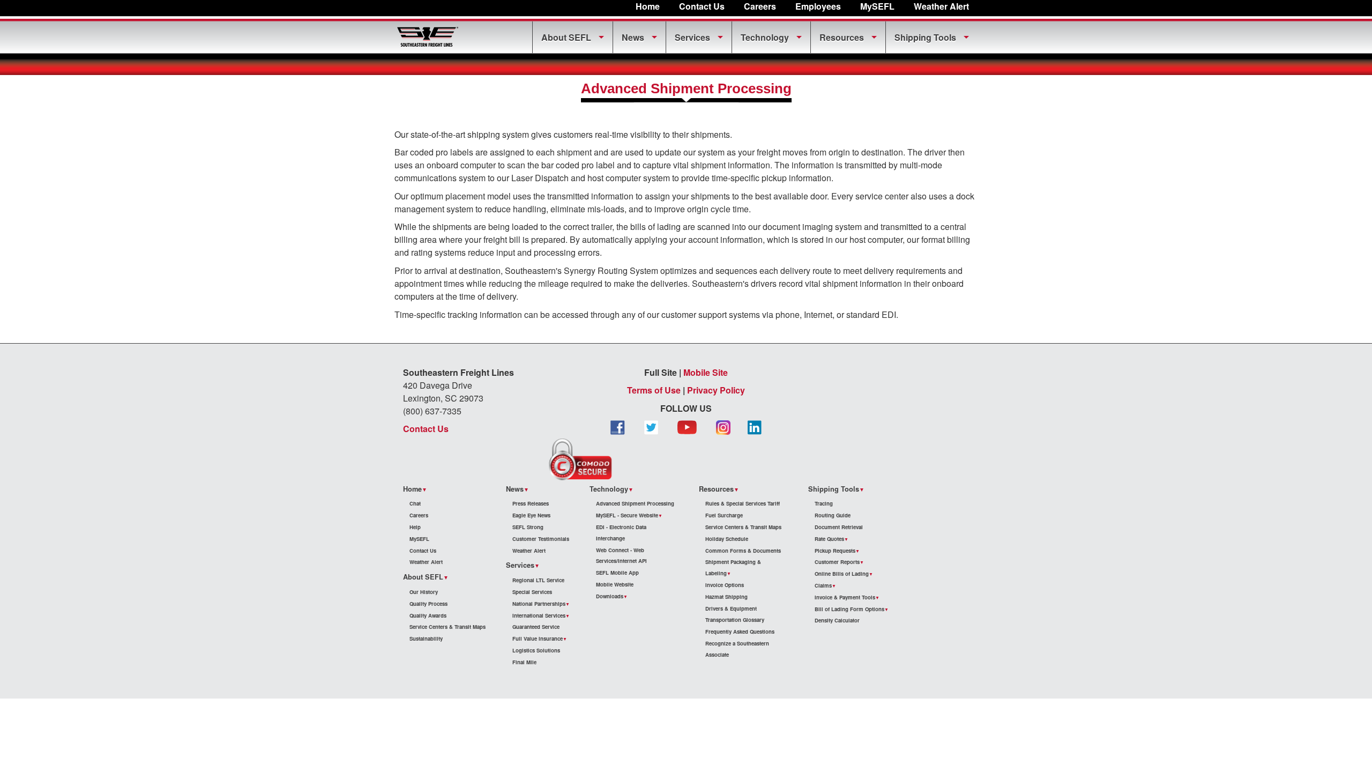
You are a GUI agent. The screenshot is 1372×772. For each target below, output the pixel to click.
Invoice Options (724, 585)
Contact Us (702, 6)
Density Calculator (837, 620)
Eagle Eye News (531, 515)
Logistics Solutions (536, 650)
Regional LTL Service (538, 580)
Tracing (824, 503)
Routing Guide (833, 515)
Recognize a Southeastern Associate (737, 649)
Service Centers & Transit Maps (447, 626)
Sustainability (426, 638)
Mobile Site (705, 372)
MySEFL (419, 539)
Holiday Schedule (726, 539)
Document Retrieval (839, 527)
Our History (423, 592)
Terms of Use (654, 390)
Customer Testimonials (540, 539)
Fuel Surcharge (724, 515)
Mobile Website (614, 584)
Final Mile (524, 662)
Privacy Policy (716, 390)
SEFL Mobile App (617, 572)
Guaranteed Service (536, 626)
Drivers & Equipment (731, 608)
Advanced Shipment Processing (635, 503)
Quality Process (428, 603)
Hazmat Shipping (726, 596)
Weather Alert (941, 6)
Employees (818, 6)
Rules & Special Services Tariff (742, 503)
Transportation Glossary (734, 619)
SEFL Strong (527, 527)
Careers (760, 6)
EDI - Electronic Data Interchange (621, 532)
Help (415, 527)
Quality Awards (427, 615)
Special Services (532, 592)
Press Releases (530, 503)
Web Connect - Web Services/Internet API (621, 555)
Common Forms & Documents (743, 550)
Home (648, 6)
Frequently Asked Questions (739, 631)
